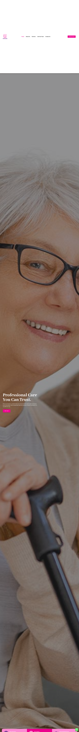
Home (23, 36)
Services (34, 36)
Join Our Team (40, 36)
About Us (28, 36)
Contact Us (47, 36)
